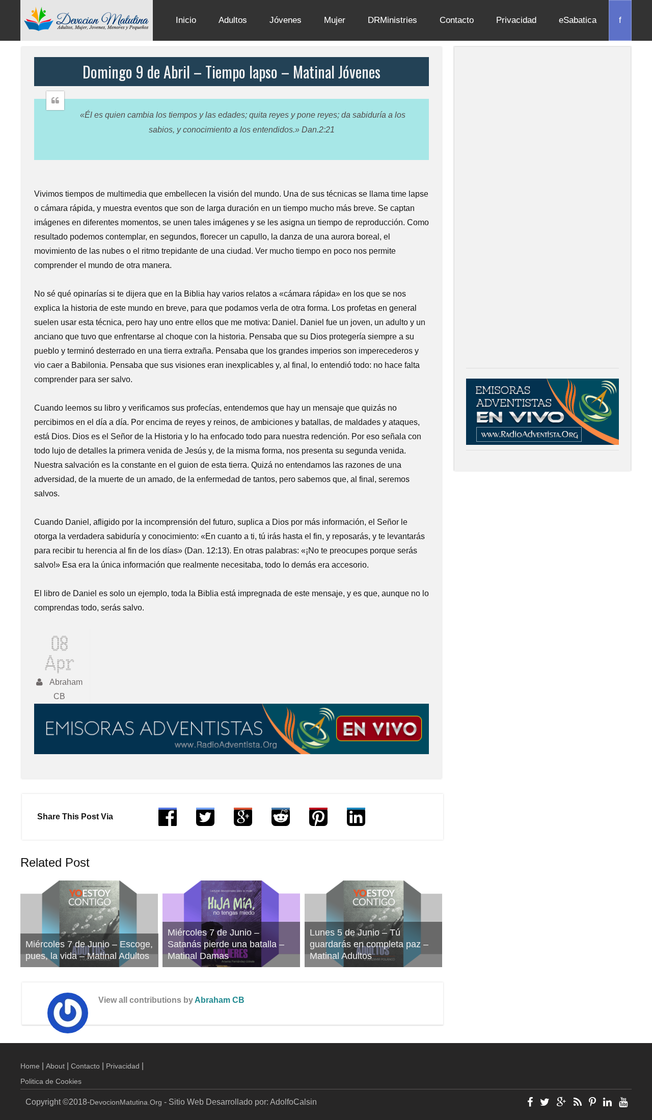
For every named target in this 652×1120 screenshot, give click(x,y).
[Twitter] (545, 1103)
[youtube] (623, 1103)
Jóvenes (285, 20)
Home (30, 1066)
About (55, 1066)
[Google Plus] (561, 1103)
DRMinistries (392, 20)
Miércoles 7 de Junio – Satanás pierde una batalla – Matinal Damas (226, 944)
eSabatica (577, 20)
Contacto (457, 20)
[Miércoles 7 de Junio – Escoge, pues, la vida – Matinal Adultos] (89, 924)
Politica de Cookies (51, 1081)
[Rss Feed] (578, 1103)
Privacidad (516, 20)
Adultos (233, 20)
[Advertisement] (542, 210)
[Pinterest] (592, 1103)
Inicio (186, 20)
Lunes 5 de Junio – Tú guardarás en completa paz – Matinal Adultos (369, 944)
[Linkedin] (607, 1103)
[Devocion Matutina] (86, 18)
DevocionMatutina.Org (126, 1102)
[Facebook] (530, 1103)
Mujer (334, 20)
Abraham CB (219, 1000)
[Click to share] (243, 821)
